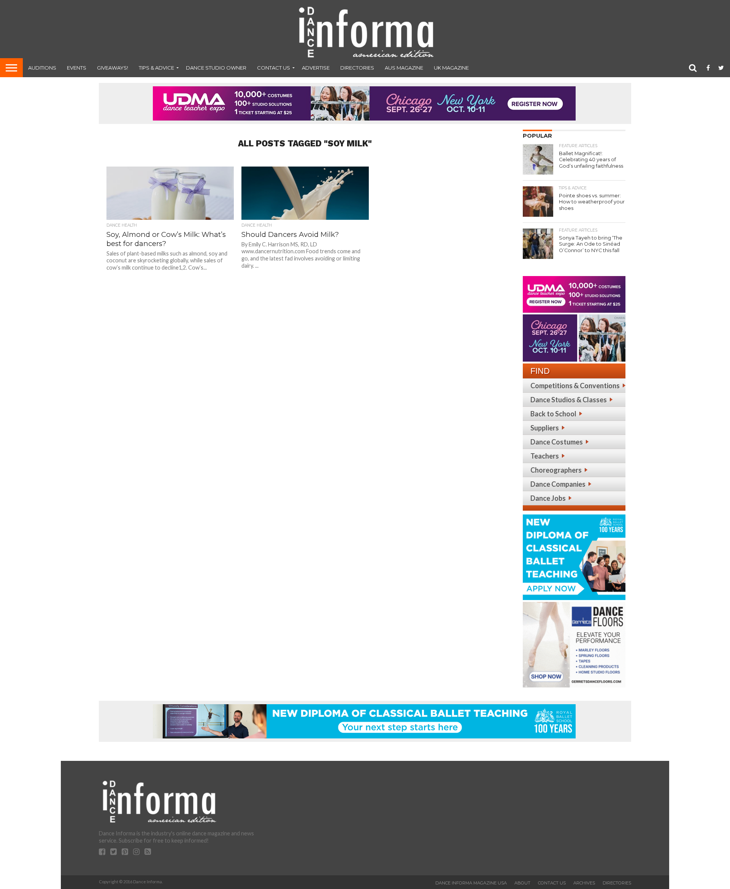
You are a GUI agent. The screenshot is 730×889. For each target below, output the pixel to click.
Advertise (316, 68)
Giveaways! (112, 68)
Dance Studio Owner (216, 68)
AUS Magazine (404, 68)
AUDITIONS (42, 68)
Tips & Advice (156, 68)
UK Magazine (451, 68)
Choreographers (556, 470)
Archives (584, 883)
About (522, 883)
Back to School (553, 414)
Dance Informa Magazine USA (471, 883)
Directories (357, 68)
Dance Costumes (556, 442)
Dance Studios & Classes (568, 399)
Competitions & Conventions (575, 385)
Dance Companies (558, 484)
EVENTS (76, 68)
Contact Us (273, 68)
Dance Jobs (548, 498)
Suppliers (544, 428)
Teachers (544, 456)
